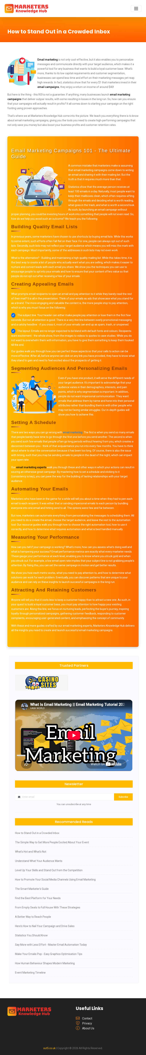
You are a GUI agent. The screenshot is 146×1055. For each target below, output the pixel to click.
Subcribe (123, 797)
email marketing (73, 432)
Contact (87, 1018)
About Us (88, 1028)
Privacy (87, 1023)
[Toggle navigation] (136, 8)
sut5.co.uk (49, 1048)
